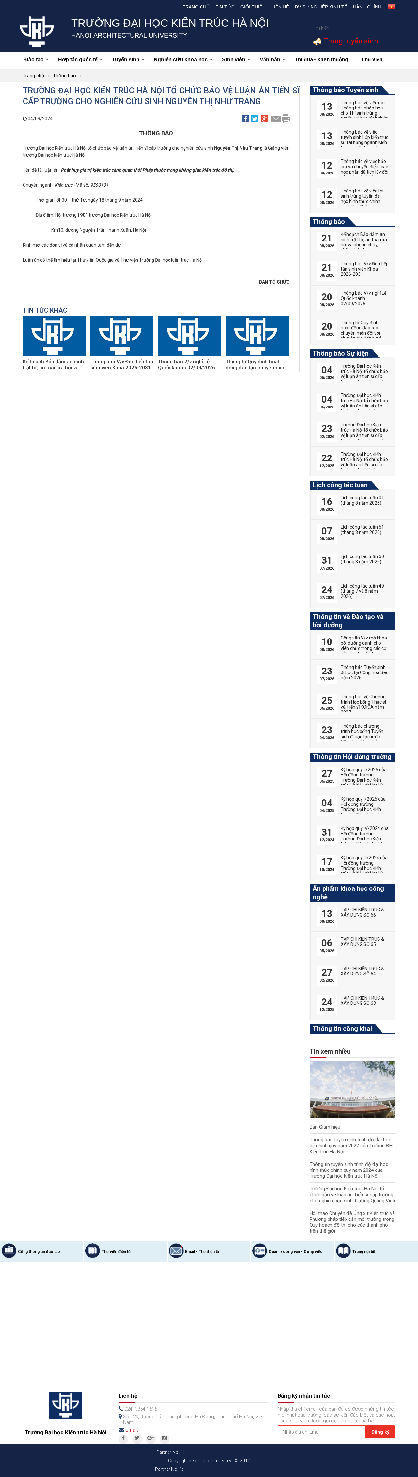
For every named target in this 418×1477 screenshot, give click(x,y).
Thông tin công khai (342, 1029)
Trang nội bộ (363, 1251)
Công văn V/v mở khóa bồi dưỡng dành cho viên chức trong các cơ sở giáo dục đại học (364, 645)
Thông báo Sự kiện (341, 353)
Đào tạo (34, 59)
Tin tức (225, 6)
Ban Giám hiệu (325, 1127)
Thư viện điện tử (116, 1251)
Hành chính (367, 6)
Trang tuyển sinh (350, 41)
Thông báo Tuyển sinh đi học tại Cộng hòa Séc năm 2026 (364, 672)
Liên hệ (280, 6)
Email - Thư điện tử (202, 1251)
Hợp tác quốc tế (78, 59)
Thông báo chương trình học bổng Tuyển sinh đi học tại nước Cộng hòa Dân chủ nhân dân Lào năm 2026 (362, 739)
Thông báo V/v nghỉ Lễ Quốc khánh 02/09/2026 (186, 365)
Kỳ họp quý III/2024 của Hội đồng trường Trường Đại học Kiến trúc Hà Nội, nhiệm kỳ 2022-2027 (364, 868)
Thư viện (371, 60)
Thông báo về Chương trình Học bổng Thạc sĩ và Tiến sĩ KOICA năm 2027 (363, 704)
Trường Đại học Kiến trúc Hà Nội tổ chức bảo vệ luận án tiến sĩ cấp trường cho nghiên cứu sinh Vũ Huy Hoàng (364, 465)
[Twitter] (137, 1439)
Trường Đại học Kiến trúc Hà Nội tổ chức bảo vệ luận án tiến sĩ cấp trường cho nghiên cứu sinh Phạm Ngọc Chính (364, 406)
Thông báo (64, 76)
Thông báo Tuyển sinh (345, 90)
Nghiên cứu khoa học (181, 59)
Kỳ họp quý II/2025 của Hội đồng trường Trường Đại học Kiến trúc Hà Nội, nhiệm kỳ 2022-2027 (364, 780)
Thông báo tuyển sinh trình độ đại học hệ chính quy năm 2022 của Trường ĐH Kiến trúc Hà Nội (351, 1145)
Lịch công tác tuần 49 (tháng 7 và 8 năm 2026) (362, 591)
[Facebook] (123, 1439)
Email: (132, 1430)
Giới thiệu (252, 6)
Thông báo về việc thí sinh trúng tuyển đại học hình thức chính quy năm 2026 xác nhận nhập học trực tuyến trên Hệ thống (362, 204)
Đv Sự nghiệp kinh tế (321, 6)
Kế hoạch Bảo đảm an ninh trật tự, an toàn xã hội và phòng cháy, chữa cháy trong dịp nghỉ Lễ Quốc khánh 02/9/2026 (364, 247)
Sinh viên (233, 59)
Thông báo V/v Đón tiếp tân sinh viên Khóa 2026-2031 (121, 365)
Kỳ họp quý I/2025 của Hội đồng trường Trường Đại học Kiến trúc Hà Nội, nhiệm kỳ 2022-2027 (363, 809)
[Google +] (151, 1439)
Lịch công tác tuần (340, 485)
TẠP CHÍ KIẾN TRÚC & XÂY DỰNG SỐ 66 (362, 912)
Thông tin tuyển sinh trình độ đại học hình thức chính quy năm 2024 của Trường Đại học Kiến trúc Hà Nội (349, 1170)
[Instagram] (164, 1439)
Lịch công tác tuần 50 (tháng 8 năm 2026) (362, 559)
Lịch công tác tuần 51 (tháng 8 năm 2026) (362, 529)
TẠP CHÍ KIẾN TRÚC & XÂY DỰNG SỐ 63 (362, 1000)
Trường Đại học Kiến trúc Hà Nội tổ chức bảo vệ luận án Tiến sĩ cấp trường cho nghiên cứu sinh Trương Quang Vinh (352, 1194)
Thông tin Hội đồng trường (352, 757)
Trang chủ (196, 6)
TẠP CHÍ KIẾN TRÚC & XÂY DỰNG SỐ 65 (362, 942)
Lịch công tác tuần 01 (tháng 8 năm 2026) (362, 500)
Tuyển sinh (125, 59)
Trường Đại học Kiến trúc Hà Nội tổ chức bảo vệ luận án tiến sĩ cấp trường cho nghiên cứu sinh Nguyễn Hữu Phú (364, 435)
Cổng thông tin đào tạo (39, 1251)
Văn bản (270, 59)
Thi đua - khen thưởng (321, 60)
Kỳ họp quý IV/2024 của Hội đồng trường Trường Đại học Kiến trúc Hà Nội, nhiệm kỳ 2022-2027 (365, 839)
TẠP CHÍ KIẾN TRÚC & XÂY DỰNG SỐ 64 (362, 971)
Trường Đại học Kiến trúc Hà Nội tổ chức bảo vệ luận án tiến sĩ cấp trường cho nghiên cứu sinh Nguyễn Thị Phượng (364, 379)
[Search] (389, 28)
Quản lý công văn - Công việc (295, 1251)
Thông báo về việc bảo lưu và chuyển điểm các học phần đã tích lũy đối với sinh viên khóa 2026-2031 (364, 172)
